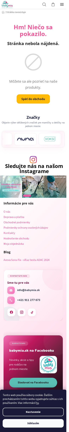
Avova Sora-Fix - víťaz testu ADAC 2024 (27, 260)
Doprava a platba (14, 217)
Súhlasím (33, 423)
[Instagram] (22, 312)
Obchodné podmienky (17, 222)
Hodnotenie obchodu (16, 238)
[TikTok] (32, 312)
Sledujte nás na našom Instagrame (34, 169)
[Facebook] (11, 312)
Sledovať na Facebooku (33, 382)
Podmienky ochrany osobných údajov (26, 228)
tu (37, 403)
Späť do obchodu (33, 99)
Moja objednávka (14, 244)
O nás (7, 212)
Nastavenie (33, 412)
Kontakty (9, 233)
